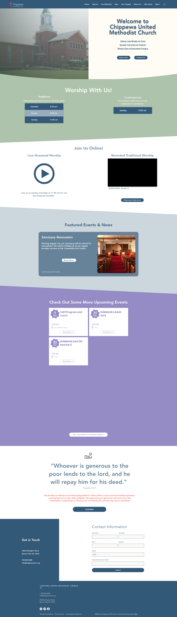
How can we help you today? (101, 560)
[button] (106, 4)
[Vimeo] (44, 609)
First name (95, 533)
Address (121, 542)
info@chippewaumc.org (31, 563)
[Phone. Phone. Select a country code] (95, 554)
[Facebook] (48, 609)
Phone (94, 551)
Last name (122, 533)
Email (94, 542)
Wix (136, 614)
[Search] (164, 4)
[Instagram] (41, 609)
